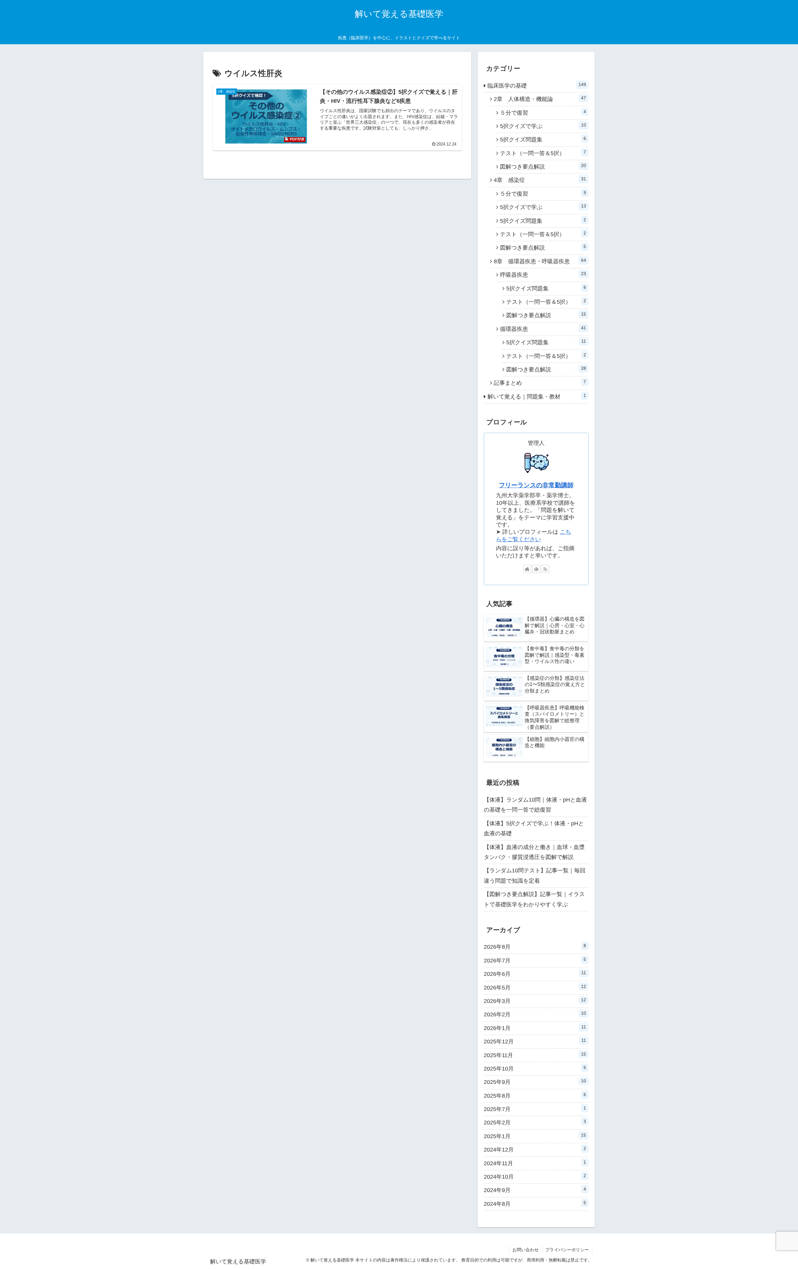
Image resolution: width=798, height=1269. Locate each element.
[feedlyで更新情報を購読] (536, 569)
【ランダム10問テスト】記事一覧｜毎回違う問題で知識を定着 (534, 875)
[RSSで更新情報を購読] (545, 569)
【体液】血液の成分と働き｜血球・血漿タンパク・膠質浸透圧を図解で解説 (534, 852)
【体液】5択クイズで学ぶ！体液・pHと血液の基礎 (534, 828)
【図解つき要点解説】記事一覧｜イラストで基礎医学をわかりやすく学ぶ (534, 899)
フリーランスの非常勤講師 (536, 485)
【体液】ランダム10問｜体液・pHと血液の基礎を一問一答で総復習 (535, 805)
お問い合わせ (525, 1249)
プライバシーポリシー (567, 1249)
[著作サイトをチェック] (527, 569)
